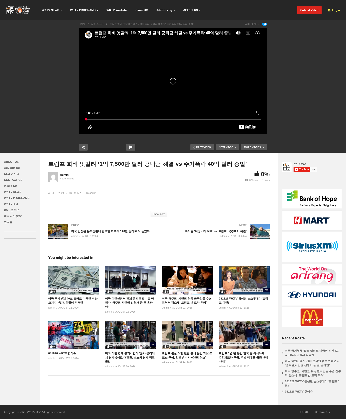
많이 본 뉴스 (97, 24)
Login (335, 10)
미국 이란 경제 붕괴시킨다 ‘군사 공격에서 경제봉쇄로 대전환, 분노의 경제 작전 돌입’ (130, 357)
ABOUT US (190, 10)
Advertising (164, 10)
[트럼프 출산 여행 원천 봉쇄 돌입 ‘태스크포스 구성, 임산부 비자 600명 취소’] (187, 335)
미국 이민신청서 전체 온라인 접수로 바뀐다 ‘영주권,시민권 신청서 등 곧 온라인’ (129, 302)
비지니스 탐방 (13, 216)
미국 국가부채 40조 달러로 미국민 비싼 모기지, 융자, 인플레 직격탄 (313, 352)
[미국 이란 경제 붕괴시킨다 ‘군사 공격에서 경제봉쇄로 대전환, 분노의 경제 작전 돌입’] (130, 335)
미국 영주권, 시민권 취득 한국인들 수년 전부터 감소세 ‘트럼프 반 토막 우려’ (313, 373)
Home (82, 24)
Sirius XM (142, 10)
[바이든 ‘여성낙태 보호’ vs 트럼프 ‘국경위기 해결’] (216, 235)
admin (64, 174)
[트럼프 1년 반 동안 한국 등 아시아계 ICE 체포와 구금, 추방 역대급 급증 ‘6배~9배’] (244, 335)
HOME (304, 412)
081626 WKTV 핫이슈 (62, 353)
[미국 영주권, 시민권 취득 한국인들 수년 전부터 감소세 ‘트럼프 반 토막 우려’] (187, 280)
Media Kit (10, 185)
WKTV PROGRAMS (83, 10)
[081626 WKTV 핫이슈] (73, 335)
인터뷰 (8, 222)
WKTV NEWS (50, 10)
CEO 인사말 (11, 173)
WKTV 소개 (11, 203)
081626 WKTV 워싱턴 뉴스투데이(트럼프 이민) (313, 383)
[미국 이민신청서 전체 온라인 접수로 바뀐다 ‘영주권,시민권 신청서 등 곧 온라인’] (130, 280)
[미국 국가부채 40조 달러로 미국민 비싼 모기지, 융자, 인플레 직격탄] (73, 280)
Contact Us (322, 412)
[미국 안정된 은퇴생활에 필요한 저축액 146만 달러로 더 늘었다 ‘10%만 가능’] (101, 235)
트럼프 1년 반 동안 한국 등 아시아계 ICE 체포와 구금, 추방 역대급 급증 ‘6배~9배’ (243, 357)
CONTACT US (13, 179)
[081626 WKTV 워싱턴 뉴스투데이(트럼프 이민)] (244, 280)
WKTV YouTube (117, 10)
